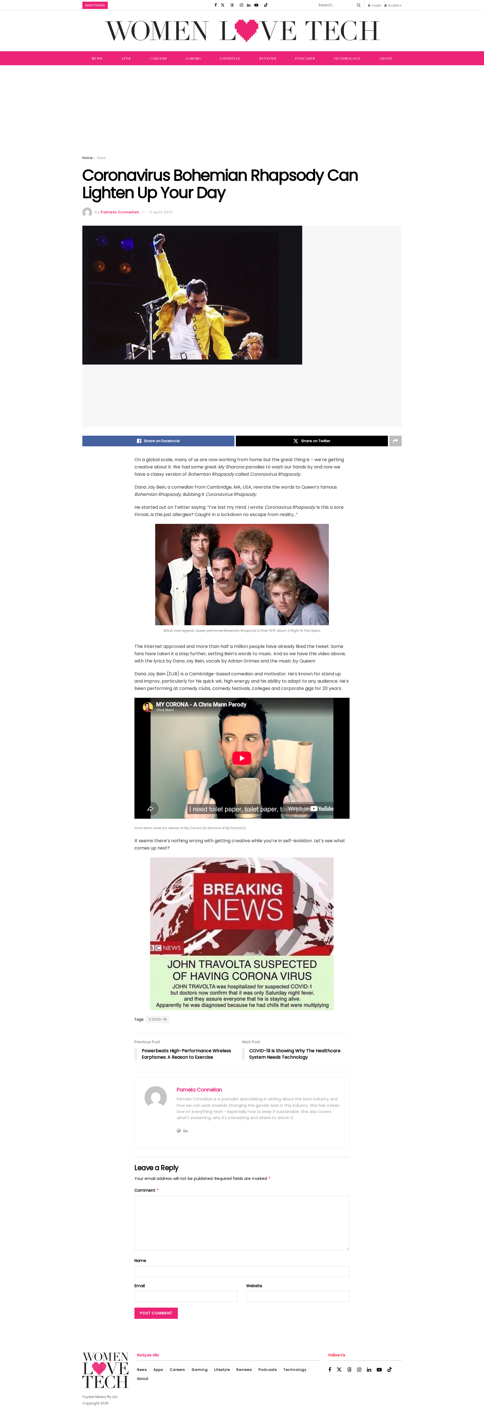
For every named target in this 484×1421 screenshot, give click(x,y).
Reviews (267, 58)
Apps (126, 58)
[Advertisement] (242, 107)
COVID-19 (158, 1019)
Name (140, 1260)
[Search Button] (357, 5)
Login (376, 5)
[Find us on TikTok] (265, 5)
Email (139, 1286)
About (385, 58)
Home (87, 157)
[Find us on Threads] (232, 5)
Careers (158, 58)
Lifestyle (230, 58)
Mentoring (95, 5)
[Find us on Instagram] (241, 5)
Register (394, 5)
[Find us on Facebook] (216, 5)
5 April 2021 (161, 212)
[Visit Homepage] (242, 31)
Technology (347, 58)
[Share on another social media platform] (395, 441)
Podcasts (305, 58)
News (97, 58)
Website (254, 1286)
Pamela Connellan (120, 212)
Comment (146, 1190)
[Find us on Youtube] (256, 5)
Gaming (193, 58)
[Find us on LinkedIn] (248, 5)
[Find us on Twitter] (223, 5)
